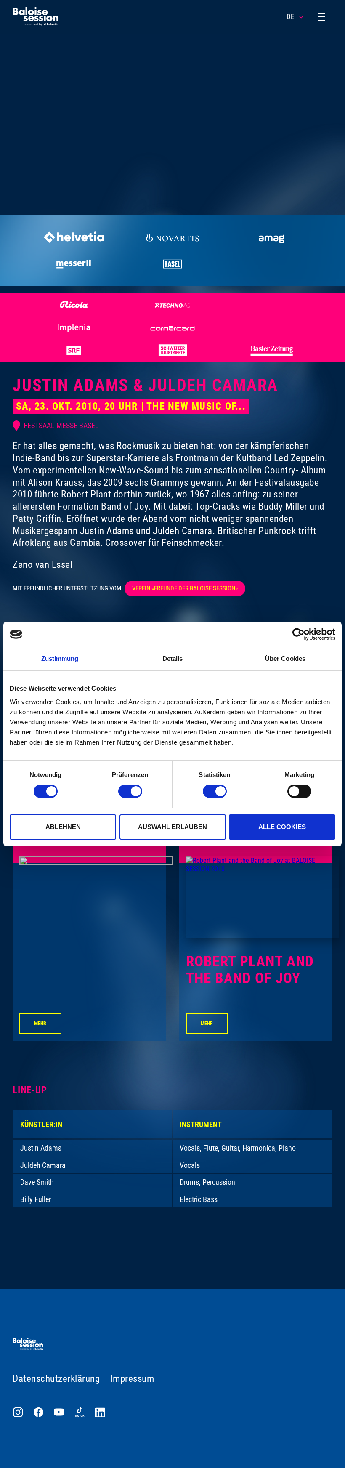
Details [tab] (172, 658)
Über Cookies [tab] (285, 658)
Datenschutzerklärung (56, 1378)
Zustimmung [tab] (60, 658)
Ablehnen (63, 826)
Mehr (40, 1023)
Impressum (132, 1378)
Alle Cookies (282, 826)
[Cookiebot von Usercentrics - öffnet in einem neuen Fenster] (298, 634)
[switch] (130, 791)
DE (290, 16)
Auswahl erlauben (172, 826)
